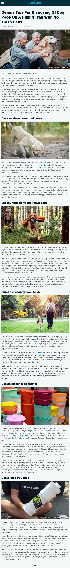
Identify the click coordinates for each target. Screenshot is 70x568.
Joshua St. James (8, 26)
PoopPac (41, 353)
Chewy (36, 341)
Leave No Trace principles (38, 165)
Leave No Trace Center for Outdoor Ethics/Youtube (55, 517)
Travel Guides (5, 8)
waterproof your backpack (16, 435)
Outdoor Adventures (18, 8)
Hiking (28, 8)
